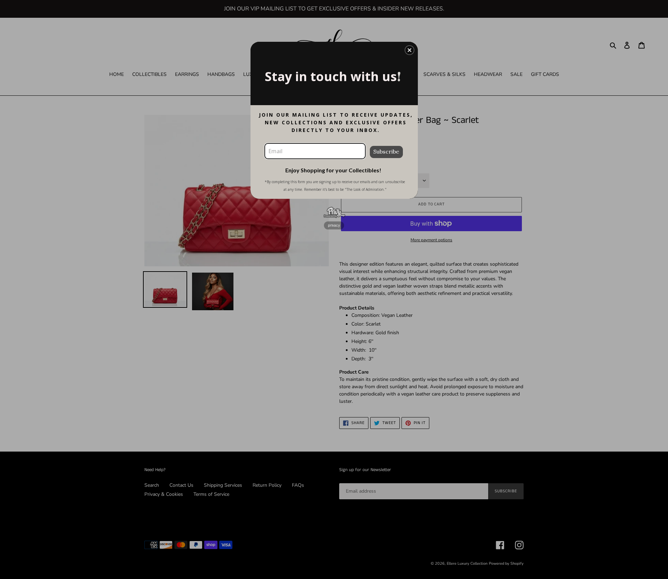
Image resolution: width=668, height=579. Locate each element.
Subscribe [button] (386, 151)
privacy (334, 225)
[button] (409, 50)
